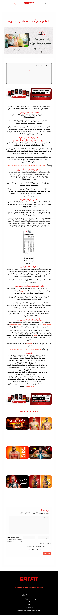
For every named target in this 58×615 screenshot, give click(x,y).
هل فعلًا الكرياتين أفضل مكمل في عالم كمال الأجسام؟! (26, 349)
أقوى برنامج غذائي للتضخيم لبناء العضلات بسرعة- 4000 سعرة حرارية (25, 165)
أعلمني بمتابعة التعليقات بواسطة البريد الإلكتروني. (37, 546)
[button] (15, 3)
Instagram (33, 587)
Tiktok (26, 587)
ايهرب (32, 386)
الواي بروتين (23, 291)
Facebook (19, 587)
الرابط (35, 335)
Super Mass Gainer (15, 324)
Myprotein (29, 343)
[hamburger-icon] (45, 4)
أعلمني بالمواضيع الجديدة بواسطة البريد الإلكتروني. (37, 549)
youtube (41, 587)
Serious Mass (47, 324)
